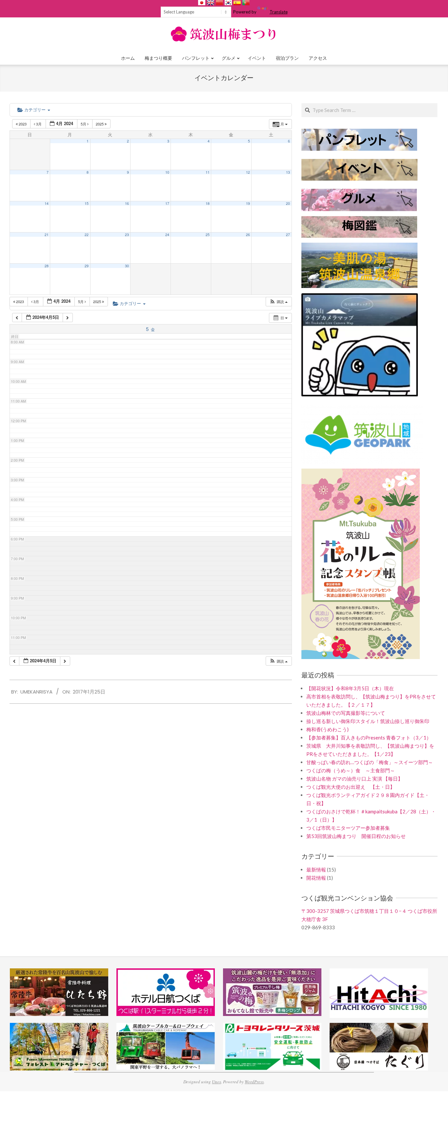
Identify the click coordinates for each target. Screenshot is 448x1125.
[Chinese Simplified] (219, 2)
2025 (100, 123)
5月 (84, 123)
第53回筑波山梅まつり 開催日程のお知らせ (356, 836)
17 (167, 203)
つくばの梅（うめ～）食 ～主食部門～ (350, 770)
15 (87, 203)
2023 (23, 123)
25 (208, 234)
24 (167, 234)
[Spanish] (237, 2)
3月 (39, 123)
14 (47, 203)
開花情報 (316, 878)
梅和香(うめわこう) (327, 729)
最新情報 (316, 869)
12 (248, 172)
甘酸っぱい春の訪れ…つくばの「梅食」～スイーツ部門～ (369, 762)
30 (127, 265)
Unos (216, 1082)
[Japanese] (201, 2)
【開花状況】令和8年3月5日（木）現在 (350, 688)
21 (47, 234)
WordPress (254, 1082)
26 (248, 234)
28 (47, 265)
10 (167, 172)
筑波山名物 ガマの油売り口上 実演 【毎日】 (354, 779)
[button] (278, 301)
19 (248, 203)
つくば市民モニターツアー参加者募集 (348, 828)
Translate (279, 11)
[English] (210, 2)
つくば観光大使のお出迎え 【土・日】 (350, 787)
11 (208, 172)
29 (87, 265)
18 (208, 203)
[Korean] (228, 2)
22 (87, 234)
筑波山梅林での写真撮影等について (345, 713)
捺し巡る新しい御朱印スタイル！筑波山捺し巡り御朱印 (367, 721)
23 (127, 234)
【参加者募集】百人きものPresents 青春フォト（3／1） (368, 737)
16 (127, 203)
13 (288, 172)
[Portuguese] (246, 2)
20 (288, 203)
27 (288, 234)
